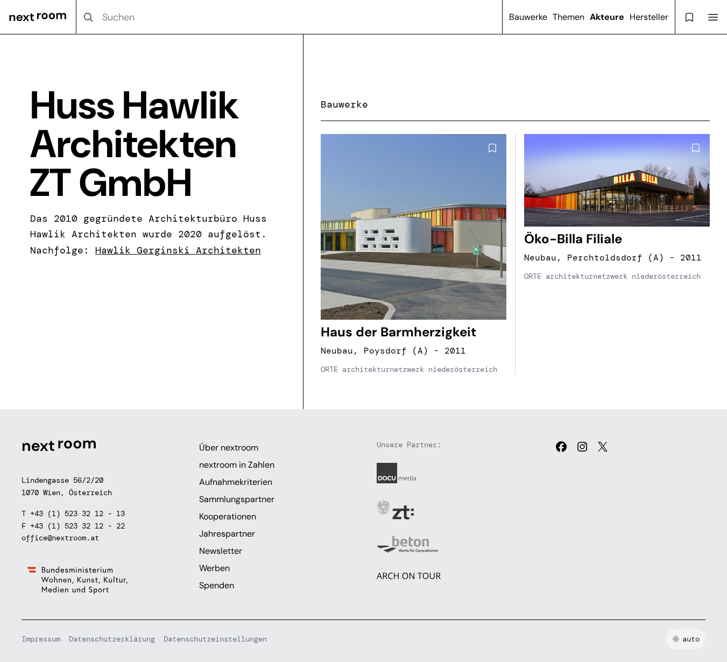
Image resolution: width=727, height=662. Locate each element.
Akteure (607, 17)
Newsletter (220, 551)
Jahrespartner (227, 533)
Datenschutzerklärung (112, 639)
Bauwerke (528, 17)
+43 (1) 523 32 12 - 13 (77, 513)
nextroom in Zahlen (236, 464)
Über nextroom (228, 447)
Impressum (41, 639)
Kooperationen (227, 516)
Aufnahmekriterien (235, 482)
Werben (214, 568)
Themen (568, 17)
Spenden (216, 585)
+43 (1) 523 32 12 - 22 (77, 526)
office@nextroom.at (60, 538)
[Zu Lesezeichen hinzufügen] (492, 148)
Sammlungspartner (236, 499)
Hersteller (649, 17)
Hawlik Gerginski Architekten (178, 250)
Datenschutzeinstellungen (215, 639)
